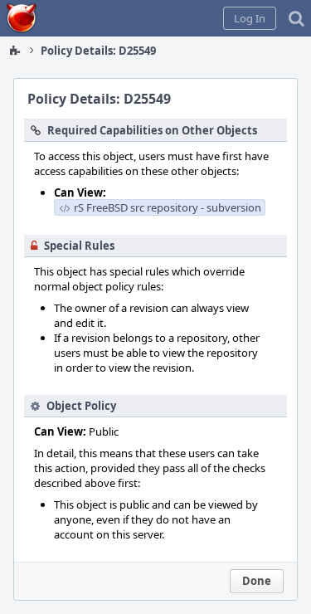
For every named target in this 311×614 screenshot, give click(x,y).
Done (256, 580)
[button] (249, 18)
